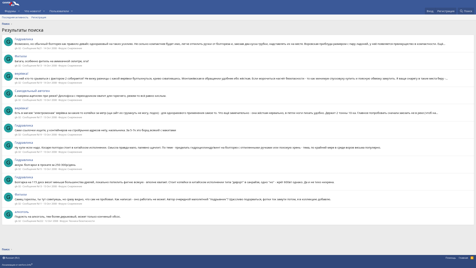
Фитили (21, 56)
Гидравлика (24, 39)
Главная (463, 257)
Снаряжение (74, 48)
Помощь (451, 257)
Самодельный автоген (32, 91)
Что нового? (32, 11)
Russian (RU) (12, 257)
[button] (19, 11)
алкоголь (22, 212)
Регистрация (38, 17)
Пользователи (59, 11)
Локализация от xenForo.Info (17, 264)
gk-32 (18, 48)
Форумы (10, 11)
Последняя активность (15, 17)
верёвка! (21, 73)
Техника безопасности (82, 221)
